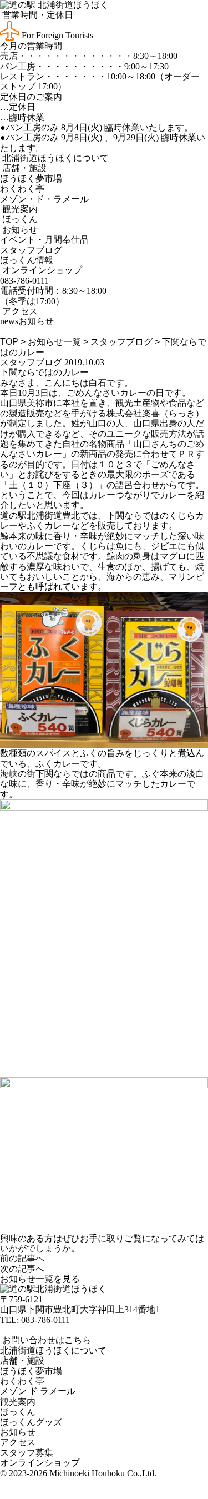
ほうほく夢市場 (31, 178)
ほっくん (19, 219)
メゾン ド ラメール (37, 1391)
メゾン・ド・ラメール (44, 199)
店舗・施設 (23, 168)
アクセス (19, 311)
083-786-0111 (45, 1320)
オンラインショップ (41, 270)
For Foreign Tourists (56, 35)
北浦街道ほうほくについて (54, 158)
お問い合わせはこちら (45, 1340)
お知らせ (19, 229)
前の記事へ (22, 1258)
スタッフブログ (31, 250)
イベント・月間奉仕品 (44, 239)
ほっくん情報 (26, 260)
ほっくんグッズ (31, 1422)
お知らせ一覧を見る (40, 1279)
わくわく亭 (22, 188)
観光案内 (19, 209)
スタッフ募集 (26, 1452)
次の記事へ (22, 1269)
